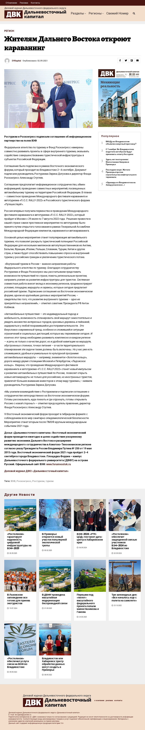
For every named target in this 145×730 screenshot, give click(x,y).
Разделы (77, 13)
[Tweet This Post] (125, 60)
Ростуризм (38, 481)
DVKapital (16, 61)
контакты (35, 3)
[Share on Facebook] (120, 60)
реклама (24, 3)
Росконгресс (24, 481)
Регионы (95, 13)
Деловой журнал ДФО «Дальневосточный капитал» (36, 470)
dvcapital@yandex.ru (23, 715)
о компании (11, 3)
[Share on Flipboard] (131, 60)
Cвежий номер (117, 13)
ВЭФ (13, 481)
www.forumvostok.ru (58, 464)
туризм (50, 481)
